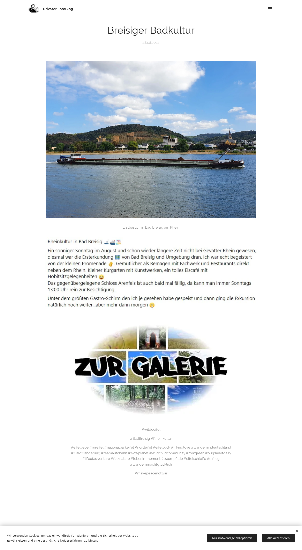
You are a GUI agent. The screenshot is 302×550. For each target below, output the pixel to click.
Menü (271, 8)
